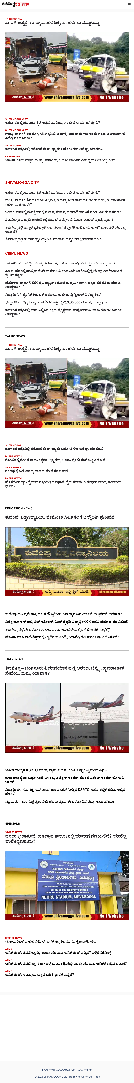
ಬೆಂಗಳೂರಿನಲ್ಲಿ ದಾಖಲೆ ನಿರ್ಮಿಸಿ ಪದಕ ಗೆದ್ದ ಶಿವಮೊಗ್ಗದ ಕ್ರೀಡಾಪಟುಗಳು (50, 942)
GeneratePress (90, 1077)
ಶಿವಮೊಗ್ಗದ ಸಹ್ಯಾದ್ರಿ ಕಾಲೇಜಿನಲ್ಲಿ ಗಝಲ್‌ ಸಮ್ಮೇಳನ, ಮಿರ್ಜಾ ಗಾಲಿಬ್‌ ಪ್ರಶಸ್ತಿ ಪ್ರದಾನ (59, 220)
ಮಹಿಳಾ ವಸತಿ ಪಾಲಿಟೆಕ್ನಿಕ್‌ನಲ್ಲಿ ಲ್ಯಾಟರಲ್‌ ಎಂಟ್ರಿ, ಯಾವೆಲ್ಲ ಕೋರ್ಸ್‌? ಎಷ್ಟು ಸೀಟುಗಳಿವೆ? (62, 638)
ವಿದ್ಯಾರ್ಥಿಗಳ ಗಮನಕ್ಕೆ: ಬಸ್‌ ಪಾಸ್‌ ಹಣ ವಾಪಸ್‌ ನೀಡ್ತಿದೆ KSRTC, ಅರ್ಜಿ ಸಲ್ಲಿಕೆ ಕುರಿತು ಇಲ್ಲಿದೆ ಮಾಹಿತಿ (65, 792)
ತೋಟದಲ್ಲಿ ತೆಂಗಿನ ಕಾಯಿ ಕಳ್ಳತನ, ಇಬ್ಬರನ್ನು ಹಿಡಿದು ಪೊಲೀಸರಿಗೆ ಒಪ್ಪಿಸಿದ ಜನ (55, 461)
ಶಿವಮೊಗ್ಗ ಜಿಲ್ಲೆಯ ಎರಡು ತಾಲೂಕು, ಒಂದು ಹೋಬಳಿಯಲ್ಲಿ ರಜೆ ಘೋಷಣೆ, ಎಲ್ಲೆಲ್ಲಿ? (57, 630)
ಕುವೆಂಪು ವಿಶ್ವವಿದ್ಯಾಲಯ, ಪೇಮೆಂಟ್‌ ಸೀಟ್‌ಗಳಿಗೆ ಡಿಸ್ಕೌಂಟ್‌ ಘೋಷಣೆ (59, 518)
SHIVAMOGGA (13, 146)
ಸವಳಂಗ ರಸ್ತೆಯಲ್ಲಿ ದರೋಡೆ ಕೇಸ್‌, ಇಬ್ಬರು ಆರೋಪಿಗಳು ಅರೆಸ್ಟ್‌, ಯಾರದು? (54, 150)
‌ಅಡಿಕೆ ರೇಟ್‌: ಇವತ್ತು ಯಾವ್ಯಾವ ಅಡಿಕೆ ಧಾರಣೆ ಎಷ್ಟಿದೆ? (39, 975)
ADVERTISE (85, 1071)
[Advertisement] (67, 1028)
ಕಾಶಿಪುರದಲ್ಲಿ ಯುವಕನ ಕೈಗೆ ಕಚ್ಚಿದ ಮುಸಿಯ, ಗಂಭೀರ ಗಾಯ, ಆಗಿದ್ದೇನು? (52, 123)
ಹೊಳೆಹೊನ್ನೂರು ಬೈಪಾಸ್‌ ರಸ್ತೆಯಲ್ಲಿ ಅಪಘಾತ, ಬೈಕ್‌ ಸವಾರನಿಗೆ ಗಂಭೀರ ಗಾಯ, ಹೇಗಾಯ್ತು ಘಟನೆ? (63, 485)
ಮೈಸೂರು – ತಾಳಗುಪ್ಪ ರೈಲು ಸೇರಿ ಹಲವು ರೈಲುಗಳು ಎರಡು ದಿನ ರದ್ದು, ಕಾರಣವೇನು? (60, 802)
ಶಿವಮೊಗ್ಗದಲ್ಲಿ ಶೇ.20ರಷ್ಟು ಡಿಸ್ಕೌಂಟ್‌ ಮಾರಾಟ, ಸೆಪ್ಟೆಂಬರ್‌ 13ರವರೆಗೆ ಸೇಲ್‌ (53, 240)
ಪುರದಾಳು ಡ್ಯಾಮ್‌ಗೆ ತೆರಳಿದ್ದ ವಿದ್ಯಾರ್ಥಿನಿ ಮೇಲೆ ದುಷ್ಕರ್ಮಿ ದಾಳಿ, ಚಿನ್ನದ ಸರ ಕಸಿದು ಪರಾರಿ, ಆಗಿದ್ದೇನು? (63, 286)
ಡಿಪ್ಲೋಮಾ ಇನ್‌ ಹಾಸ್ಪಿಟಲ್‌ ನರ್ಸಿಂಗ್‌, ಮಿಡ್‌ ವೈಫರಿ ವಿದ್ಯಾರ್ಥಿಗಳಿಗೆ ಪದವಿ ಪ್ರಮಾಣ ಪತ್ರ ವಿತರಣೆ (66, 622)
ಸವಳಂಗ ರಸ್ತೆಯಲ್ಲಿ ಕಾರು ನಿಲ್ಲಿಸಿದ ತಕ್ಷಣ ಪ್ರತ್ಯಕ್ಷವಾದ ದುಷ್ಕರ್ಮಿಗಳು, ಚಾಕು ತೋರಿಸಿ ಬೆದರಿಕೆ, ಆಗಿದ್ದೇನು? (63, 313)
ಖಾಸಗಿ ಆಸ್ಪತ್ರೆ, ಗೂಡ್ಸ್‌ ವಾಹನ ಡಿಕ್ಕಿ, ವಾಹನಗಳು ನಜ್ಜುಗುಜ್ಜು (52, 23)
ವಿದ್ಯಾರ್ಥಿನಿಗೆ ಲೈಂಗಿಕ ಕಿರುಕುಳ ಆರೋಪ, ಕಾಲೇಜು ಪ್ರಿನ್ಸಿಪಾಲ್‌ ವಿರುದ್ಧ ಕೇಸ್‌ (53, 295)
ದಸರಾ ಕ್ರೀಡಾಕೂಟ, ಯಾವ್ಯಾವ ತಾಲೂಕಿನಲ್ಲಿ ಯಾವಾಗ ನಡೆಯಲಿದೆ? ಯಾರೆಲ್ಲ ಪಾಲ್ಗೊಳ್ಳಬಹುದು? (65, 840)
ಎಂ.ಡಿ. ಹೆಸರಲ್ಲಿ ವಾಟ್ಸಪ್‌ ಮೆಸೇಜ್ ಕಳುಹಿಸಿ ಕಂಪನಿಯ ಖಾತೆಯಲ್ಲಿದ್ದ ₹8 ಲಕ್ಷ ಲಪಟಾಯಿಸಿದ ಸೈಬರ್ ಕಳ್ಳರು (63, 274)
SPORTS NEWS (13, 833)
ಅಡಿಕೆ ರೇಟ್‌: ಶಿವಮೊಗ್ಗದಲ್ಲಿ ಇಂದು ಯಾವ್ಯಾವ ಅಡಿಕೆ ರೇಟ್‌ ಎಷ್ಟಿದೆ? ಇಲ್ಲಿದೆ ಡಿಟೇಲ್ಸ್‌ (58, 953)
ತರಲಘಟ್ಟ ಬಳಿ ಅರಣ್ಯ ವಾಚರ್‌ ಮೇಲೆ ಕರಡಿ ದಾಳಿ (37, 472)
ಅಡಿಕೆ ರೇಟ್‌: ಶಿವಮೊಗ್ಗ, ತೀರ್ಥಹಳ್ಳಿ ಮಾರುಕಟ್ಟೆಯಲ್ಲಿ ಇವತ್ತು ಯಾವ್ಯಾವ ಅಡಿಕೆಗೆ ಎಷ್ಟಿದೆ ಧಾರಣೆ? (66, 964)
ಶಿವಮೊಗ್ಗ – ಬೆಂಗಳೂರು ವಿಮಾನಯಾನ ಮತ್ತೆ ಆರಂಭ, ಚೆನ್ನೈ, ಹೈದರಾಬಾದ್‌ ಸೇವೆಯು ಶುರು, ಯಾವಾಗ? (64, 672)
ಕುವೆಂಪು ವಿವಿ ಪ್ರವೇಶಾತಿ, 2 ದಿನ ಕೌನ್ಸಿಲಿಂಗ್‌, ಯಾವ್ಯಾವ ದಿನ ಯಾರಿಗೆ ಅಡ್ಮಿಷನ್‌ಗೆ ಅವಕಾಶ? (63, 615)
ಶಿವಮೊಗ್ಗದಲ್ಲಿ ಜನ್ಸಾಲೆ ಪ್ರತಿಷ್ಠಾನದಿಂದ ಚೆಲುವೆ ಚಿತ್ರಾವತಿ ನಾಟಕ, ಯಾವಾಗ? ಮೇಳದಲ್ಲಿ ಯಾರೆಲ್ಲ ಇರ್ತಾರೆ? (65, 230)
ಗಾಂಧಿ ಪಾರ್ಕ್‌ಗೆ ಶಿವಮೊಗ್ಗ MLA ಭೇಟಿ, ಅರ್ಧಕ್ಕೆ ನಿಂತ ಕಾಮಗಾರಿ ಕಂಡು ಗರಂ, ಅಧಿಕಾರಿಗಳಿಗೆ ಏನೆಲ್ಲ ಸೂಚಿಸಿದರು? (65, 137)
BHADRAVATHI (13, 457)
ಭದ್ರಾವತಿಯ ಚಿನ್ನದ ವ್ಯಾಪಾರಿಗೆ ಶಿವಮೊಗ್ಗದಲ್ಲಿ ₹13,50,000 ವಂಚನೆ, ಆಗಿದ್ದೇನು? (56, 303)
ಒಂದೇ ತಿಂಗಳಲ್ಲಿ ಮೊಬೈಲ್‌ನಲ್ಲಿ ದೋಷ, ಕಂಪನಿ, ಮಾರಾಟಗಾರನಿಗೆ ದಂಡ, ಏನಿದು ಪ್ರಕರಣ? (63, 213)
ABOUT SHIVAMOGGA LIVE (58, 1071)
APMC (8, 949)
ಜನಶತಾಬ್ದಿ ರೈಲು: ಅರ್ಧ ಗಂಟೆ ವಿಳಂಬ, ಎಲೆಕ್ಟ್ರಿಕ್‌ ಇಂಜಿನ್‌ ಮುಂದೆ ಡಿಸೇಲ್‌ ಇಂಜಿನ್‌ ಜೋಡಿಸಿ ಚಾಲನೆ (64, 781)
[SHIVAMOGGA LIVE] (15, 4)
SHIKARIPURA (13, 468)
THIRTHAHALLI (14, 19)
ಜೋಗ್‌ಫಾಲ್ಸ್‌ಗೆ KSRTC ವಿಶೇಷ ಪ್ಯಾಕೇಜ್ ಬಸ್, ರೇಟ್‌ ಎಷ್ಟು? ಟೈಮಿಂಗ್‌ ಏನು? (56, 771)
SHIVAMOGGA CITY (16, 120)
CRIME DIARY (12, 157)
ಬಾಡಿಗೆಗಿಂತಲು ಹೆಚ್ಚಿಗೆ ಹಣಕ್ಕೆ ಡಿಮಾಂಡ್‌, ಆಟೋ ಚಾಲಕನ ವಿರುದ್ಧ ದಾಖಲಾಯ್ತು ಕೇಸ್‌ (60, 161)
